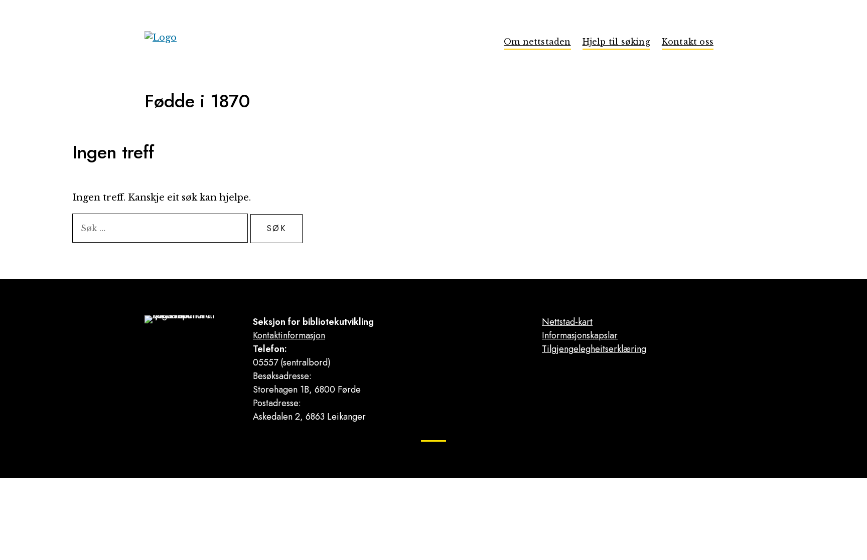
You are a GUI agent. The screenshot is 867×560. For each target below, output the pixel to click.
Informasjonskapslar (580, 335)
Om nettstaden (537, 42)
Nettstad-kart (567, 321)
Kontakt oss (687, 42)
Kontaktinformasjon (289, 335)
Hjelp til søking (616, 42)
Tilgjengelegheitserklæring (594, 348)
